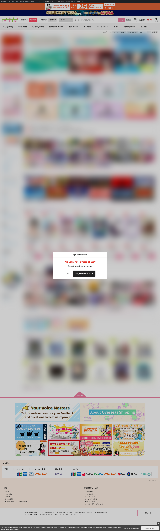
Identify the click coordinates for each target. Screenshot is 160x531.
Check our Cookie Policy (131, 528)
